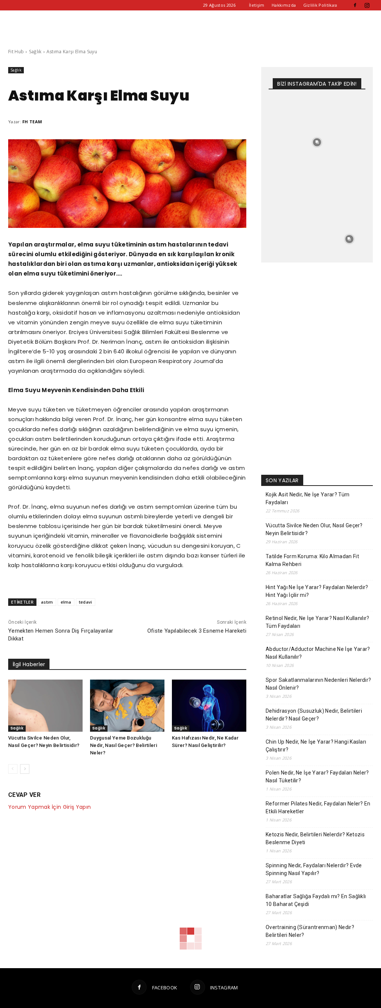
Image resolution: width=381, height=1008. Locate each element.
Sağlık (35, 51)
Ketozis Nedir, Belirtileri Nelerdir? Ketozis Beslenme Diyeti (315, 838)
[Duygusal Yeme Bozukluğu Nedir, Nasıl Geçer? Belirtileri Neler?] (127, 706)
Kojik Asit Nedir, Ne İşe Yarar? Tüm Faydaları (307, 498)
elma (66, 602)
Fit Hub (16, 51)
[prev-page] (12, 769)
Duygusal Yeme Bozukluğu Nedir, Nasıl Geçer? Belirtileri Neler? (123, 745)
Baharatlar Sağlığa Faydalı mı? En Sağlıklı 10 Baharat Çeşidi (316, 900)
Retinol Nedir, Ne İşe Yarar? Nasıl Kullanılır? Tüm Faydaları (317, 622)
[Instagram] (367, 5)
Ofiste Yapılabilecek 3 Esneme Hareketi (196, 630)
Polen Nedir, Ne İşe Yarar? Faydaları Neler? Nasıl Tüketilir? (317, 776)
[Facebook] (355, 5)
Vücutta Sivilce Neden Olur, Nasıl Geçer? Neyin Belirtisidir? (314, 529)
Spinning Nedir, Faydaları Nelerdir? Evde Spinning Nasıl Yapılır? (314, 869)
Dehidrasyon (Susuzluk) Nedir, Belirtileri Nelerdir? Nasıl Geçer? (314, 715)
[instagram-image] (285, 110)
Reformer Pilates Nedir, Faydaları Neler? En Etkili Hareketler (318, 807)
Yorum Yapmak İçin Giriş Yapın (49, 807)
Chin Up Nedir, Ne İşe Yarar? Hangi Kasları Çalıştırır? (316, 746)
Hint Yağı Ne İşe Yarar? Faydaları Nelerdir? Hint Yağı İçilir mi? (317, 591)
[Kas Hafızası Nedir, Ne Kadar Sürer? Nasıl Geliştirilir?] (209, 706)
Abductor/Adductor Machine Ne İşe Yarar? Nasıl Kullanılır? (318, 653)
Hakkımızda (284, 5)
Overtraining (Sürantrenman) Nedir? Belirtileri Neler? (310, 931)
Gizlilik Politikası (320, 5)
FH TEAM (32, 121)
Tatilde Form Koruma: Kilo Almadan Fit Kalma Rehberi (312, 560)
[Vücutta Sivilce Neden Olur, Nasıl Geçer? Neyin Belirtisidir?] (45, 706)
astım (47, 602)
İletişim (257, 5)
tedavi (85, 602)
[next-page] (24, 769)
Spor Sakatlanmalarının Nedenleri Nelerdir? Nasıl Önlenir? (318, 684)
